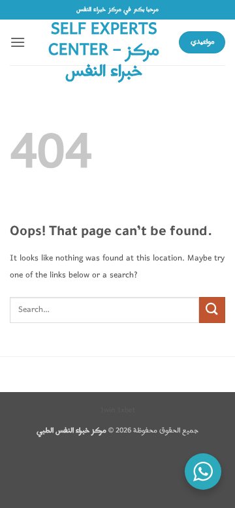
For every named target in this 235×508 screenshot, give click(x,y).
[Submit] (212, 309)
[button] (17, 42)
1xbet (126, 410)
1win (107, 410)
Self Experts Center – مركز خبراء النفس (103, 51)
